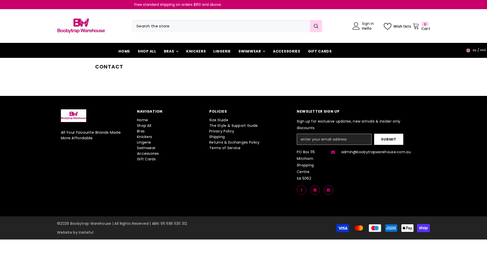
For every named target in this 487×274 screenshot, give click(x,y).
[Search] (227, 26)
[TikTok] (328, 190)
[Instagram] (315, 190)
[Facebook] (301, 190)
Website (64, 232)
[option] (253, 4)
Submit (388, 139)
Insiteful (86, 232)
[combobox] (221, 26)
